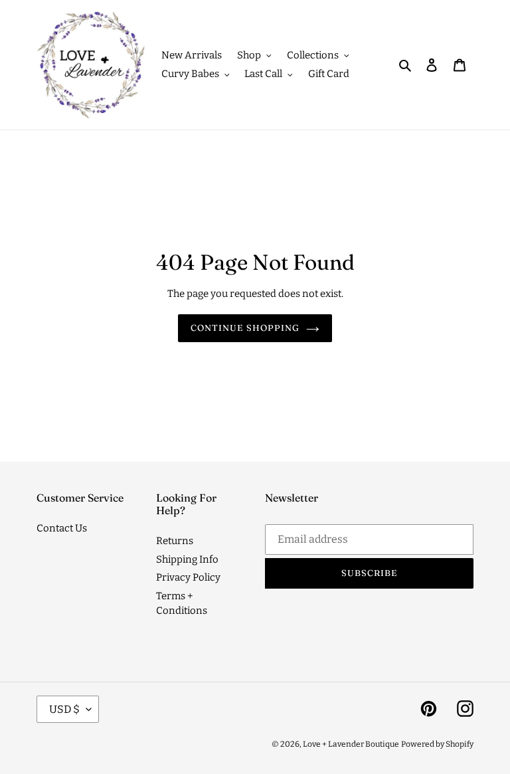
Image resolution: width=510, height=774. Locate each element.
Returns (174, 541)
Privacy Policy (188, 577)
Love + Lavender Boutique (351, 744)
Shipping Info (187, 559)
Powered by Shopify (437, 744)
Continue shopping (245, 327)
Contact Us (62, 528)
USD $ (64, 709)
